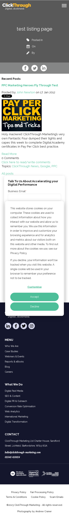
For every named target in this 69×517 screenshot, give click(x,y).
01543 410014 (12, 457)
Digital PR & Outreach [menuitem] (16, 401)
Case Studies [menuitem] (11, 351)
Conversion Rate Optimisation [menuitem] (20, 406)
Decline (34, 306)
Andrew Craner (43, 511)
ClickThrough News (25, 166)
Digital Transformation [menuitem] (16, 421)
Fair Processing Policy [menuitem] (42, 492)
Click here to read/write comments (26, 162)
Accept (34, 296)
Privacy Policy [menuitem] (18, 492)
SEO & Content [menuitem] (12, 396)
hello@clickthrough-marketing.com (23, 452)
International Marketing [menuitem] (16, 416)
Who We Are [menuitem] (11, 346)
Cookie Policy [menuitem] (38, 497)
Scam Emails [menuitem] (56, 497)
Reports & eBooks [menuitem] (14, 361)
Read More (9, 154)
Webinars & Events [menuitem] (14, 356)
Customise (34, 287)
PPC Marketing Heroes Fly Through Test (30, 85)
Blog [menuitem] (7, 366)
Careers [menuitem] (9, 372)
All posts (7, 173)
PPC (54, 166)
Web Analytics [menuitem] (12, 411)
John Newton (26, 92)
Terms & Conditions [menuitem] (16, 497)
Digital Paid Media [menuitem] (14, 391)
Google (45, 166)
